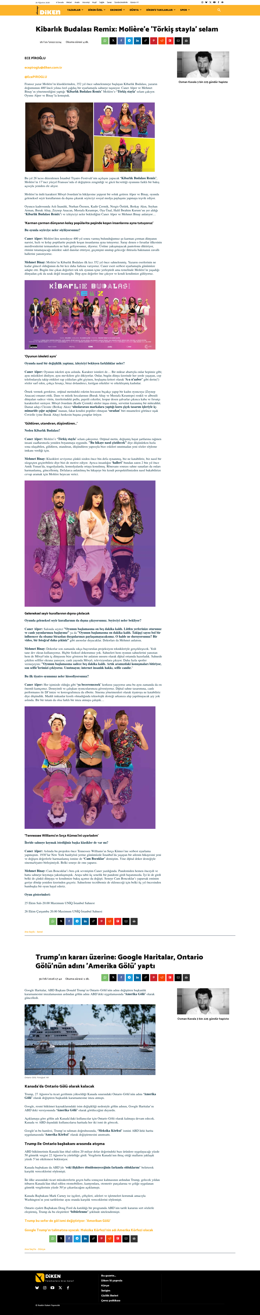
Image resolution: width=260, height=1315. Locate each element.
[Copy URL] (145, 40)
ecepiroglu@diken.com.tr (43, 67)
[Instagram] (202, 3)
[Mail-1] (222, 3)
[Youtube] (214, 3)
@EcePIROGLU (36, 77)
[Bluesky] (206, 3)
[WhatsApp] (104, 40)
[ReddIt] (161, 40)
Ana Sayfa (30, 932)
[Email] (178, 40)
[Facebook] (218, 3)
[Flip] (170, 40)
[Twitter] (210, 3)
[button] (219, 10)
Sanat (40, 932)
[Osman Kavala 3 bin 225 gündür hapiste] (203, 64)
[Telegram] (129, 40)
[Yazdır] (186, 40)
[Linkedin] (137, 40)
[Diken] (48, 10)
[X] (113, 40)
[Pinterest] (153, 40)
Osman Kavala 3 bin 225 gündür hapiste (203, 82)
